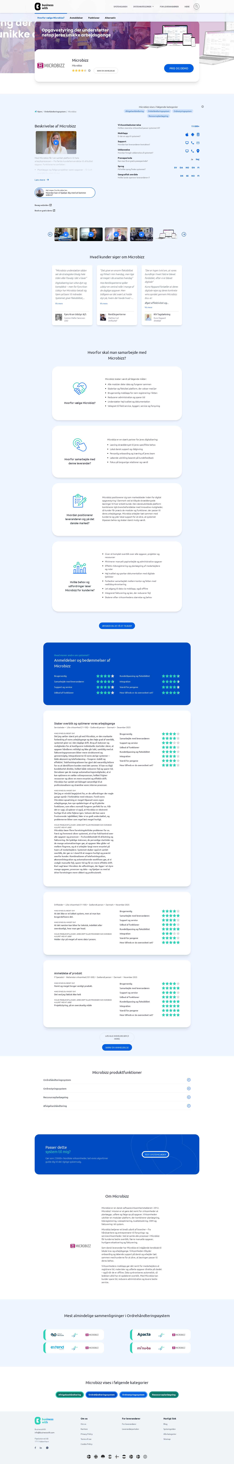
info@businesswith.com (44, 1432)
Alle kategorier (169, 1434)
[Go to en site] (145, 1457)
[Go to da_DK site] (89, 1457)
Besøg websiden (42, 205)
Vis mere (59, 303)
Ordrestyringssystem (183, 111)
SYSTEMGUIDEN (120, 6)
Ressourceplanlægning (158, 116)
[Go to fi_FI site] (117, 1457)
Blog (165, 1424)
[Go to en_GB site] (96, 1457)
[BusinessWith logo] (44, 6)
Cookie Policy (86, 1444)
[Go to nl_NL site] (124, 1457)
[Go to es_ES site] (110, 1457)
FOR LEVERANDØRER (169, 6)
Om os (83, 1424)
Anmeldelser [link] (76, 17)
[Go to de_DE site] (103, 1457)
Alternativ (110, 17)
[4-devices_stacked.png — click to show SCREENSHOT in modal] (166, 234)
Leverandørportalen (130, 1429)
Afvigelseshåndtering (134, 111)
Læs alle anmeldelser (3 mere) (117, 1037)
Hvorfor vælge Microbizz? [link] (50, 17)
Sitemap (166, 1439)
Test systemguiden (155, 1154)
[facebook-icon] (35, 1447)
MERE (187, 6)
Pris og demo (179, 68)
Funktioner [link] (94, 17)
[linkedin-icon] (40, 1447)
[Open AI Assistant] (47, 1447)
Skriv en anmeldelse (106, 71)
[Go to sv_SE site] (138, 1457)
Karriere (84, 1429)
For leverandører (129, 1424)
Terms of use (86, 1439)
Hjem (39, 111)
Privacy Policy (87, 1434)
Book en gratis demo (43, 210)
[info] (89, 70)
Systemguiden (169, 1429)
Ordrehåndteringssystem (55, 111)
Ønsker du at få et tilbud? (117, 625)
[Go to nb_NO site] (131, 1457)
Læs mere (40, 179)
